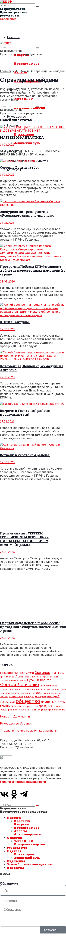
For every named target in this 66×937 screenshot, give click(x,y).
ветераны (24, 689)
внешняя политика (40, 689)
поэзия (34, 706)
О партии (14, 837)
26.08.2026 (7, 552)
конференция (16, 696)
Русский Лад (36, 680)
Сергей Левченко (19, 684)
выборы (55, 689)
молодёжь (40, 696)
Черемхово (5, 689)
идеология (24, 693)
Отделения (7, 730)
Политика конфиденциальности (23, 781)
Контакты (14, 170)
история (37, 693)
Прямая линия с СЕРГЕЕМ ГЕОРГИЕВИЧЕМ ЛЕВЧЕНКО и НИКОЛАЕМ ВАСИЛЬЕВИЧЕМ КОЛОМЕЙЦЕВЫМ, (24, 539)
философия (47, 709)
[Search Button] (37, 6)
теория (25, 709)
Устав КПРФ (23, 99)
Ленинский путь (27, 143)
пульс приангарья (10, 709)
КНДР (54, 673)
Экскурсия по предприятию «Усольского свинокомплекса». (27, 214)
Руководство (16, 116)
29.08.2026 (7, 281)
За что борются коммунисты (36, 730)
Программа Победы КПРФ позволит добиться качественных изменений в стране (32, 270)
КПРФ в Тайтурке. (15, 322)
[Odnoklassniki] (14, 794)
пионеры (16, 706)
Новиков (13, 680)
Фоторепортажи (27, 834)
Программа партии (29, 844)
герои (63, 689)
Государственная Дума (17, 672)
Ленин (19, 676)
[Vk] (4, 794)
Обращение (8, 19)
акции (15, 689)
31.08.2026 (7, 144)
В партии (21, 824)
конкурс (4, 697)
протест (57, 706)
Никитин (4, 680)
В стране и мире (26, 63)
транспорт (35, 710)
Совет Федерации (48, 685)
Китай (61, 673)
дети (2, 693)
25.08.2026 (7, 638)
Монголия (30, 677)
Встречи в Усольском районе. (25, 455)
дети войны (11, 693)
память (5, 706)
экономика (59, 709)
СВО (48, 680)
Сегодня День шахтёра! (20, 168)
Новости (13, 37)
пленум (26, 706)
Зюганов (42, 672)
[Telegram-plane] (23, 794)
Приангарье (24, 134)
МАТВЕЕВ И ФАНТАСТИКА (22, 137)
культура (29, 696)
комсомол (56, 693)
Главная (5, 71)
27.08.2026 (7, 329)
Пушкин (22, 680)
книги (47, 693)
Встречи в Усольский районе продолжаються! (25, 413)
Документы (21, 716)
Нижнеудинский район (47, 677)
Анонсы (20, 831)
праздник (45, 706)
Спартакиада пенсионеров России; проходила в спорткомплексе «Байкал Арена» (33, 627)
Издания (26, 723)
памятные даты (53, 702)
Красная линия (7, 677)
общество (28, 701)
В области (22, 821)
